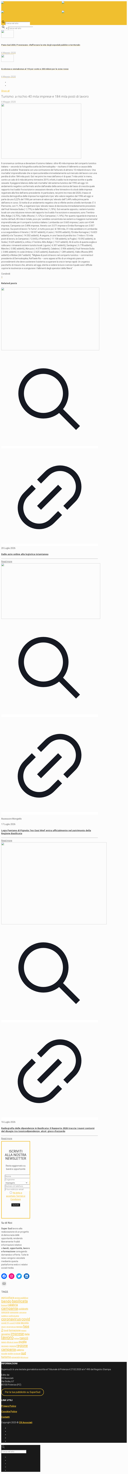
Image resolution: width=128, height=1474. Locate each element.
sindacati (17, 1354)
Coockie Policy (9, 1411)
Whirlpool (24, 1357)
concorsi (5, 1312)
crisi (18, 1322)
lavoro (7, 1337)
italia (27, 1334)
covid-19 (5, 1323)
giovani (23, 1331)
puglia (23, 1342)
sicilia (10, 1353)
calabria (12, 1305)
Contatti (5, 1417)
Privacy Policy (8, 1406)
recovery (5, 1346)
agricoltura (7, 1297)
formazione (15, 1330)
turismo (6, 1357)
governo (5, 1334)
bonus (4, 1305)
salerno (20, 1349)
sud (23, 1353)
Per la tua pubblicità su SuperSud (22, 1392)
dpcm (3, 1327)
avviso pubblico (21, 1298)
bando (6, 1301)
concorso (14, 1312)
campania (9, 1308)
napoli (24, 1338)
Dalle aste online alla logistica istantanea (24, 554)
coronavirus (11, 1319)
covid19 (12, 1323)
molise (16, 1339)
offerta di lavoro (12, 1342)
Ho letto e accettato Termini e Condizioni (15, 1196)
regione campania (14, 1347)
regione (12, 1346)
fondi (5, 1330)
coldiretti (23, 1308)
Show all (5, 91)
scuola (4, 1354)
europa (19, 1326)
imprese (17, 1334)
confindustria (13, 1316)
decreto (25, 1322)
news (3, 1342)
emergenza (11, 1327)
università (15, 1357)
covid (25, 1319)
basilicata (20, 1301)
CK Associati (25, 1422)
